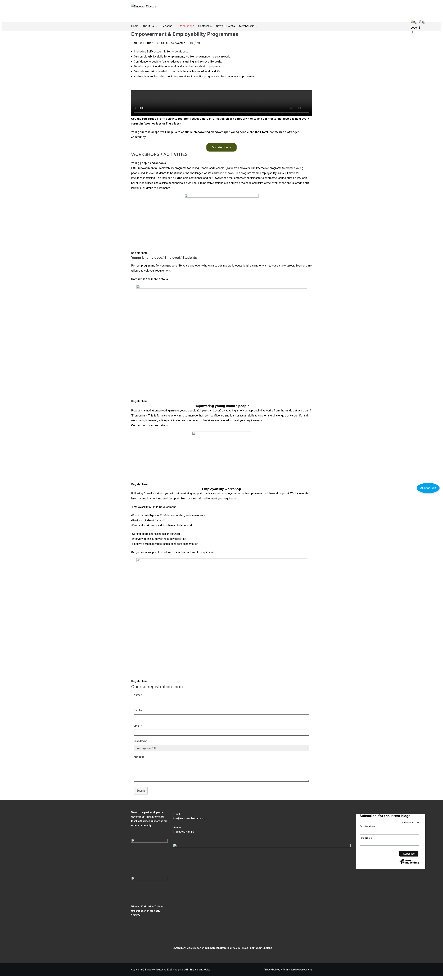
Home (135, 26)
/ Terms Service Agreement (296, 969)
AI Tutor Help (428, 488)
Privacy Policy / (272, 969)
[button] (155, 26)
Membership (247, 26)
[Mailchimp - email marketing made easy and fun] (409, 864)
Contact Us (205, 26)
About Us (148, 26)
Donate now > (221, 147)
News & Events (225, 26)
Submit (141, 791)
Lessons (166, 26)
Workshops (187, 26)
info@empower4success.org (189, 818)
